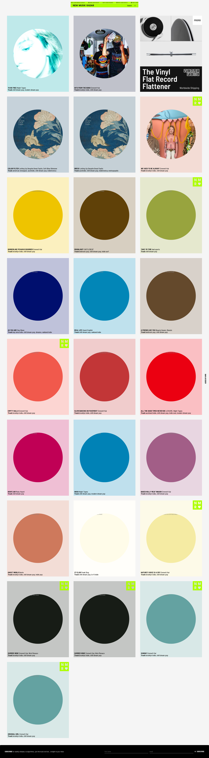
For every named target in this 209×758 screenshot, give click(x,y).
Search (129, 5)
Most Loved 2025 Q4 (80, 2)
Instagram (131, 2)
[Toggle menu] (135, 5)
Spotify (109, 2)
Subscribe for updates (119, 2)
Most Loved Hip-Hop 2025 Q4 (96, 2)
